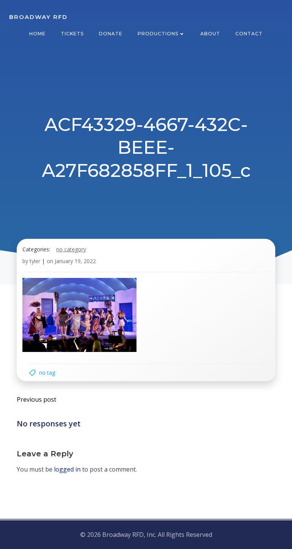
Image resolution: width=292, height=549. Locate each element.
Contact (249, 33)
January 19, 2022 (75, 261)
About (210, 33)
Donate (110, 33)
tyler (35, 261)
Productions (158, 33)
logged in (67, 469)
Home (37, 33)
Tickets (72, 33)
